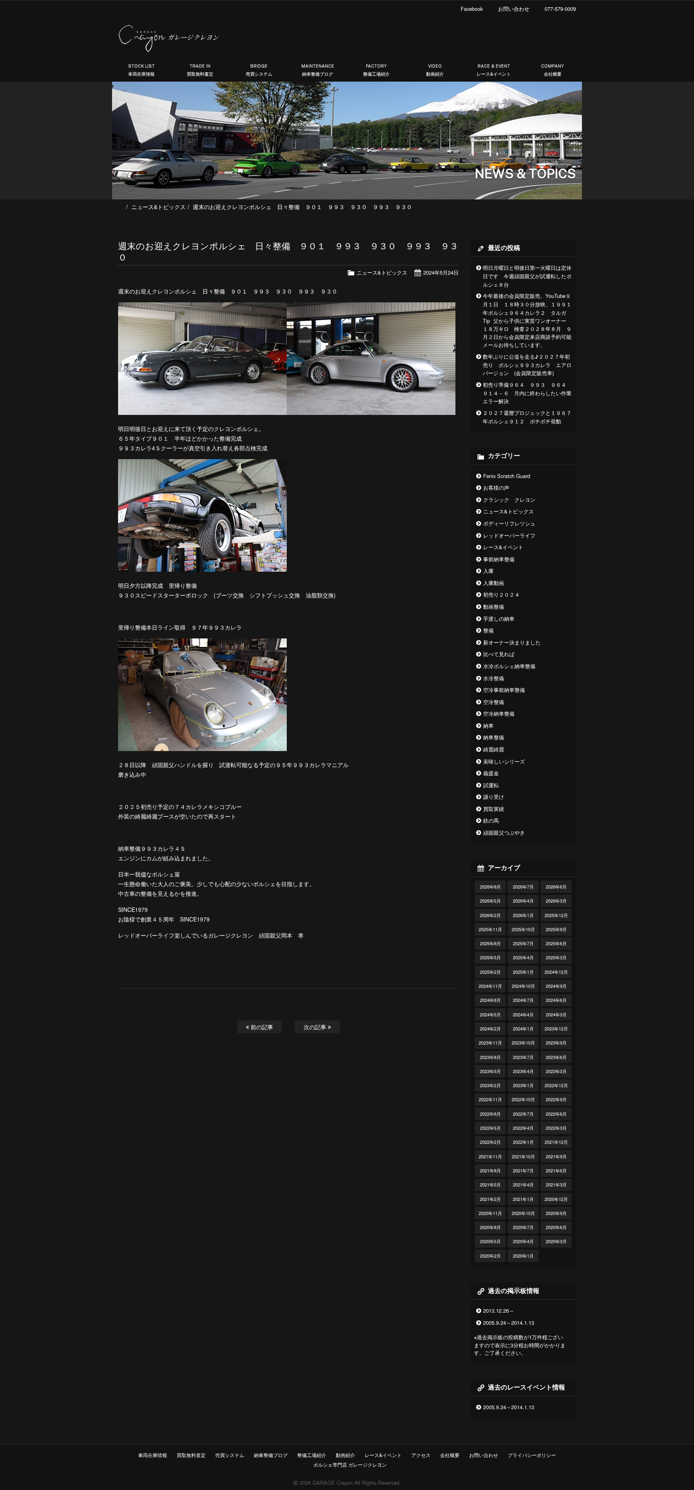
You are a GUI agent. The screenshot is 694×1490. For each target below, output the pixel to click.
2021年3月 (556, 1184)
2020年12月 (556, 1199)
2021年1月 (523, 1199)
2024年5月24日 (441, 272)
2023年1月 (523, 1085)
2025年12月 (556, 915)
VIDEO (435, 70)
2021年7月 (523, 1170)
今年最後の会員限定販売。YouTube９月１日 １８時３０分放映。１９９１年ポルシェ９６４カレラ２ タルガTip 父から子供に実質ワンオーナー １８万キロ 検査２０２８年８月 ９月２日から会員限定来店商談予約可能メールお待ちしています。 (527, 320)
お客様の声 (496, 487)
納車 (488, 725)
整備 (488, 630)
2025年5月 (490, 957)
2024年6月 (556, 1000)
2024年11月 (490, 986)
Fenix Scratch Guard (506, 476)
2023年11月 (490, 1042)
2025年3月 (556, 957)
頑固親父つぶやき (504, 832)
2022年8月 (490, 1113)
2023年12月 (556, 1028)
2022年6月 (556, 1113)
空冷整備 (493, 702)
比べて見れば (498, 654)
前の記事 (261, 1026)
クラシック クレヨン (509, 499)
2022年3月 (556, 1128)
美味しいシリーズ (504, 761)
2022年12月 (556, 1085)
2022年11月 (490, 1099)
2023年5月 (490, 1071)
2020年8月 (490, 1227)
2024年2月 (490, 1028)
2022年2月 (490, 1142)
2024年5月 (490, 1014)
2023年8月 (490, 1057)
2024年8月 (490, 1000)
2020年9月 (556, 1213)
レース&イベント (503, 547)
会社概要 (449, 1454)
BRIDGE (259, 70)
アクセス (421, 1454)
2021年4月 (523, 1184)
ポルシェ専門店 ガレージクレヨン (349, 1464)
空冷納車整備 (498, 713)
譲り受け (493, 796)
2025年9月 (556, 929)
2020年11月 (490, 1213)
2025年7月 (523, 943)
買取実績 (493, 809)
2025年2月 (490, 972)
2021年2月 (490, 1199)
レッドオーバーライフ (509, 535)
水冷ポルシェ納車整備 (509, 666)
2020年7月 (523, 1227)
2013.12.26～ (498, 1310)
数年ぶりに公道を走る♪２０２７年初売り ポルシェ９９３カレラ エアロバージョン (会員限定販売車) (527, 365)
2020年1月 (523, 1255)
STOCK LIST (141, 70)
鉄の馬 (491, 820)
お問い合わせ (483, 1454)
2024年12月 (556, 972)
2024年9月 (556, 986)
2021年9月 (556, 1156)
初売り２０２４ (501, 594)
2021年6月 (556, 1170)
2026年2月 (490, 915)
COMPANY (552, 70)
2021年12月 (556, 1142)
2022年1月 (523, 1142)
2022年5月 (490, 1128)
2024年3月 (556, 1014)
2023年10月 (523, 1042)
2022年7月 (523, 1113)
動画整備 (493, 606)
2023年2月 (490, 1085)
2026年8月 (490, 886)
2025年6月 (556, 943)
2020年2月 (490, 1255)
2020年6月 (556, 1227)
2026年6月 (556, 886)
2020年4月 (523, 1241)
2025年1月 (523, 972)
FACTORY (376, 70)
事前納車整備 (498, 559)
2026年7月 (523, 886)
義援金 (491, 773)
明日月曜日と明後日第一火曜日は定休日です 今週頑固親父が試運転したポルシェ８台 (527, 276)
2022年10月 (523, 1099)
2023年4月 (523, 1071)
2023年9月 (556, 1042)
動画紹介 (345, 1454)
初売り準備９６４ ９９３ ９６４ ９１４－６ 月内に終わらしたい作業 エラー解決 (530, 393)
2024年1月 (523, 1028)
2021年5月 (490, 1184)
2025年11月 (490, 929)
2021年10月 (523, 1156)
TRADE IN (200, 70)
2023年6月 (556, 1057)
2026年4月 (523, 900)
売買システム (229, 1454)
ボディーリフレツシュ (509, 523)
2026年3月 (556, 900)
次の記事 (316, 1026)
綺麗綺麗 (493, 749)
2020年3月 (556, 1241)
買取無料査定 (191, 1454)
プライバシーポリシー (532, 1454)
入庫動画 (493, 583)
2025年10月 (523, 929)
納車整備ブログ (271, 1454)
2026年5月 (490, 900)
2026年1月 (523, 915)
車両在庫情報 (152, 1454)
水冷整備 (493, 678)
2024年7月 (523, 1000)
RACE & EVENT (494, 70)
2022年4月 (523, 1128)
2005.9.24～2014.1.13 (508, 1322)
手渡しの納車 (498, 618)
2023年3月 (556, 1071)
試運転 (491, 785)
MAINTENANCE (317, 70)
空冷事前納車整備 (504, 690)
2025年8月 (490, 943)
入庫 (488, 571)
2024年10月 (523, 986)
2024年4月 (523, 1014)
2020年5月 (490, 1241)
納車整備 (493, 737)
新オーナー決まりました (512, 642)
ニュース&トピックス (158, 207)
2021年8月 (490, 1170)
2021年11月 (490, 1156)
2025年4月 (523, 957)
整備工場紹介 (311, 1454)
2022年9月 (556, 1099)
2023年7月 (523, 1057)
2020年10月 (523, 1213)
